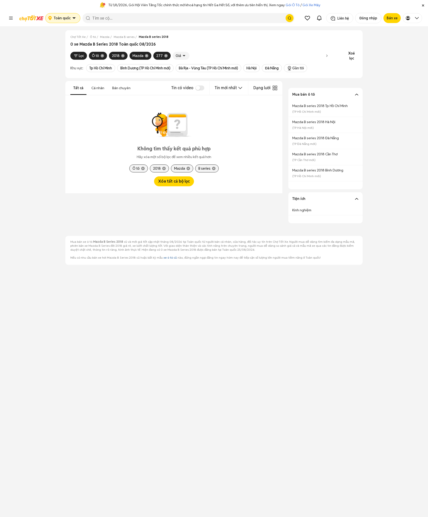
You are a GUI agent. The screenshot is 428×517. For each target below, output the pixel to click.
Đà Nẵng (272, 68)
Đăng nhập (368, 18)
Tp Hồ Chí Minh (100, 68)
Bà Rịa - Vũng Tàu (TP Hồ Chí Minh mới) (208, 68)
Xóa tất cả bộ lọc (174, 181)
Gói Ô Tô (293, 5)
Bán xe (392, 18)
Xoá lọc (351, 56)
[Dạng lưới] (274, 87)
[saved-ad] (307, 18)
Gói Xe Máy (311, 5)
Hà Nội (251, 68)
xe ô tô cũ (170, 257)
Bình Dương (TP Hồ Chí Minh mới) (145, 68)
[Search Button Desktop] (290, 18)
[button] (423, 5)
